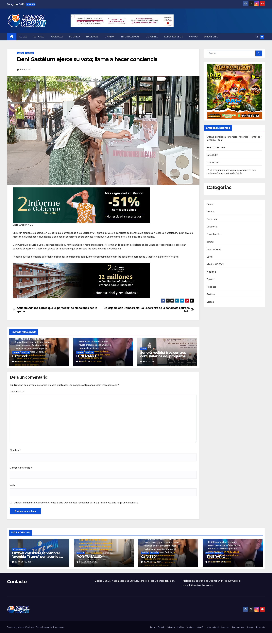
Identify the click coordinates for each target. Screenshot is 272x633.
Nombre (15, 450)
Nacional (92, 36)
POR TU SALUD (216, 147)
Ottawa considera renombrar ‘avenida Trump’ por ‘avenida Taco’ (36, 556)
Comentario (17, 391)
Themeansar (58, 627)
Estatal (38, 36)
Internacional (130, 36)
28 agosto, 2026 (24, 562)
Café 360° (20, 356)
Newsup (45, 627)
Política (74, 36)
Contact (211, 211)
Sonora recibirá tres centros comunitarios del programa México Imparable (163, 356)
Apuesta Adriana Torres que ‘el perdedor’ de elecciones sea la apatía (57, 309)
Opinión (109, 36)
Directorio (211, 36)
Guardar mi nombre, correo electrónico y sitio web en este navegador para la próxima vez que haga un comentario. (76, 502)
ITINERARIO (86, 356)
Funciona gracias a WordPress (21, 627)
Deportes (152, 36)
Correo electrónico (21, 467)
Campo (193, 36)
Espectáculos (173, 36)
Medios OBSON (215, 264)
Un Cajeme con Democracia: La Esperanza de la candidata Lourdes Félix (147, 309)
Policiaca (56, 36)
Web (12, 485)
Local (23, 36)
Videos (210, 301)
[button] (257, 36)
